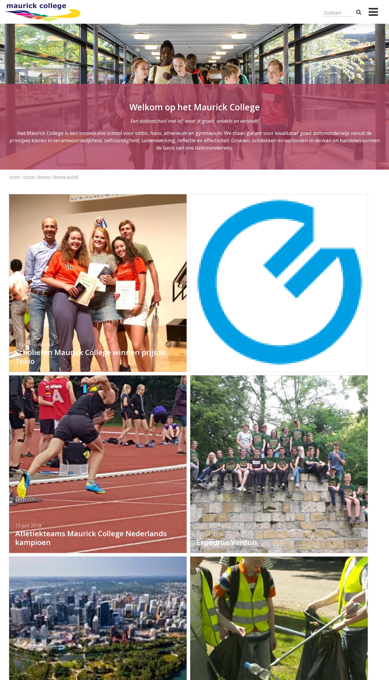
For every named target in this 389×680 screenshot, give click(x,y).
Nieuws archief (65, 176)
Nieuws (44, 176)
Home (14, 176)
